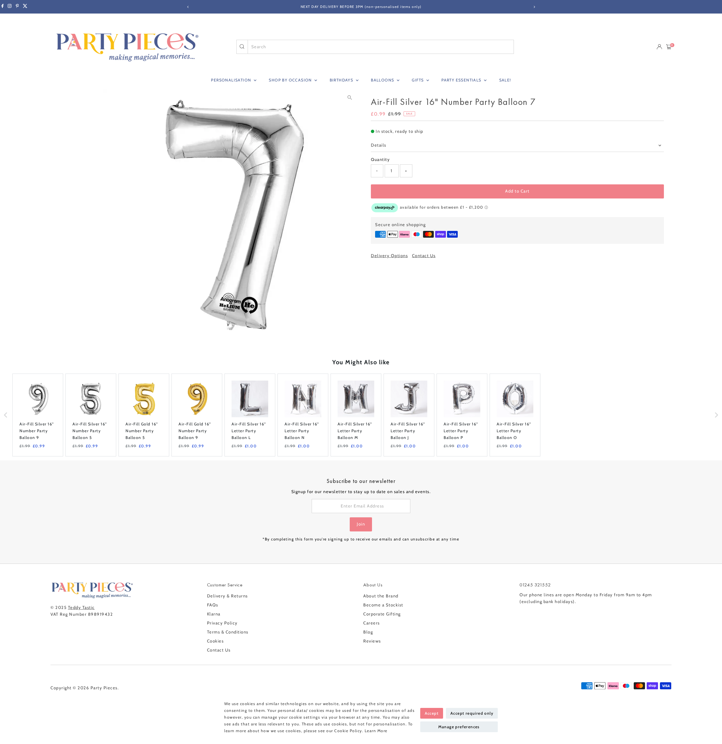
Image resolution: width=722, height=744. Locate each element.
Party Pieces (104, 687)
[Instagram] (9, 7)
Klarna (214, 614)
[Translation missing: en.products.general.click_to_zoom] (349, 97)
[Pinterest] (17, 7)
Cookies (215, 641)
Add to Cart (517, 191)
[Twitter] (25, 7)
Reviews (372, 641)
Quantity (380, 159)
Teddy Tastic (81, 607)
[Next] (534, 7)
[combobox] (381, 47)
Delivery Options (389, 256)
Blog (368, 632)
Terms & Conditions (227, 632)
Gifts (418, 80)
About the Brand (381, 596)
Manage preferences (459, 726)
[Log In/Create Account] (659, 46)
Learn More (376, 730)
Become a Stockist (383, 605)
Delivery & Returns (227, 596)
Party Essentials (462, 80)
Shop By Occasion (291, 80)
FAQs (212, 605)
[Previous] (188, 7)
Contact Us (424, 256)
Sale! (505, 80)
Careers (371, 623)
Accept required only (471, 713)
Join (361, 524)
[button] (5, 415)
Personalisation (231, 80)
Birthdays (342, 80)
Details (378, 145)
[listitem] (37, 415)
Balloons (383, 80)
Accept (432, 713)
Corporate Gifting (382, 614)
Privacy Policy (222, 623)
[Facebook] (2, 7)
